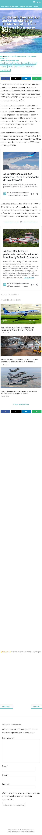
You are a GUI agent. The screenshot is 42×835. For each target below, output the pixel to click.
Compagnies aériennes (12, 56)
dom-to (33, 63)
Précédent (6, 707)
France (2, 58)
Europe (33, 56)
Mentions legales (12, 830)
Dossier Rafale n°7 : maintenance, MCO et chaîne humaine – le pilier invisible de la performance (19, 361)
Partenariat (5, 70)
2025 (1, 56)
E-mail (5, 775)
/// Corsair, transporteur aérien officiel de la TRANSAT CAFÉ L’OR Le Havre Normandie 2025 (21, 24)
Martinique (19, 67)
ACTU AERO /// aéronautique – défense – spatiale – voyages (19, 7)
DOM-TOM (26, 56)
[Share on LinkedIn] (26, 78)
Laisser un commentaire (9, 60)
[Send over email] (36, 78)
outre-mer (29, 67)
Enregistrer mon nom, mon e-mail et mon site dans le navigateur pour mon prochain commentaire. (21, 796)
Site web (5, 784)
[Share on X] (16, 78)
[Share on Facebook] (5, 78)
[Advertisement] (21, 510)
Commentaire (8, 738)
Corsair (25, 63)
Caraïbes (17, 63)
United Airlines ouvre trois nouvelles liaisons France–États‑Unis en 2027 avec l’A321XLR (17, 329)
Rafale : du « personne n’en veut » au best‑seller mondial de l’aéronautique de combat (19, 392)
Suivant (36, 707)
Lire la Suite (9, 44)
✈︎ (6, 58)
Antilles (9, 63)
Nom (4, 766)
